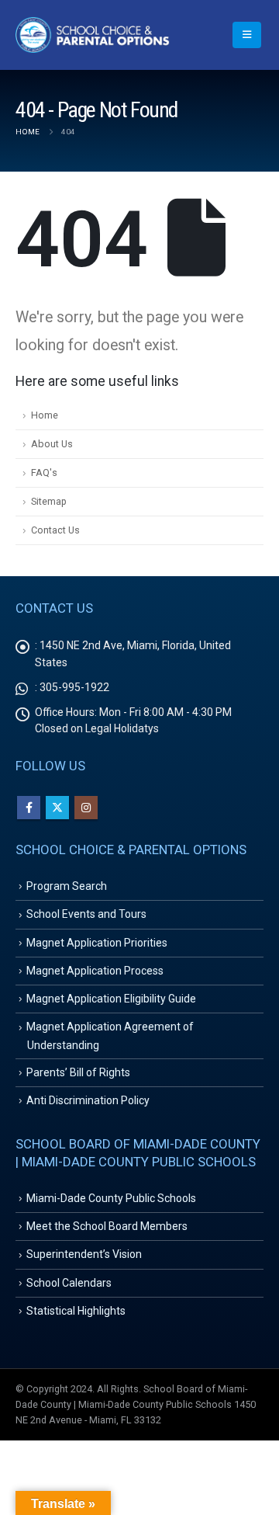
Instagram (86, 807)
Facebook (28, 807)
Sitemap (49, 501)
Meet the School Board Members (107, 1226)
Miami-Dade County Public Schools (111, 1198)
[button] (246, 35)
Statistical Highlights (76, 1311)
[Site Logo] (93, 35)
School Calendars (69, 1283)
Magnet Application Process (95, 970)
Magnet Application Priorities (96, 942)
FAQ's (44, 472)
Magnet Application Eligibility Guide (111, 998)
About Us (52, 444)
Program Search (66, 886)
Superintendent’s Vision (84, 1254)
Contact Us (55, 530)
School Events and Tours (86, 914)
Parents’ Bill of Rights (78, 1072)
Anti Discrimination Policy (88, 1100)
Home (44, 415)
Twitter (57, 807)
